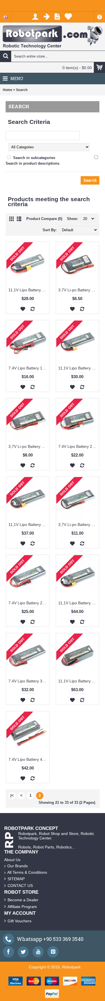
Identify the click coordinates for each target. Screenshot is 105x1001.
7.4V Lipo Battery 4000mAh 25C (28, 759)
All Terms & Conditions (27, 872)
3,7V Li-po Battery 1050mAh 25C (78, 290)
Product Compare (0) (44, 219)
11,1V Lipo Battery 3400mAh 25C (28, 524)
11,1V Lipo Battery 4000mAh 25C (78, 603)
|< (12, 795)
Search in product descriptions (32, 163)
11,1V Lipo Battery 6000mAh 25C (78, 681)
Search (21, 90)
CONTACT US (20, 885)
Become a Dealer (23, 900)
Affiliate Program (22, 906)
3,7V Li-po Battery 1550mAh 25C (28, 446)
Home (7, 90)
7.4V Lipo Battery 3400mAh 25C (28, 681)
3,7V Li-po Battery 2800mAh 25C (78, 524)
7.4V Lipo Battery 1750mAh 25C (28, 368)
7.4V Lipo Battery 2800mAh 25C (28, 603)
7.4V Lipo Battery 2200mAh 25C (78, 446)
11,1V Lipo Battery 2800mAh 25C (78, 368)
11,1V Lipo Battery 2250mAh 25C (28, 290)
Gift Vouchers (19, 921)
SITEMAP (16, 879)
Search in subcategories (34, 158)
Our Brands (17, 866)
